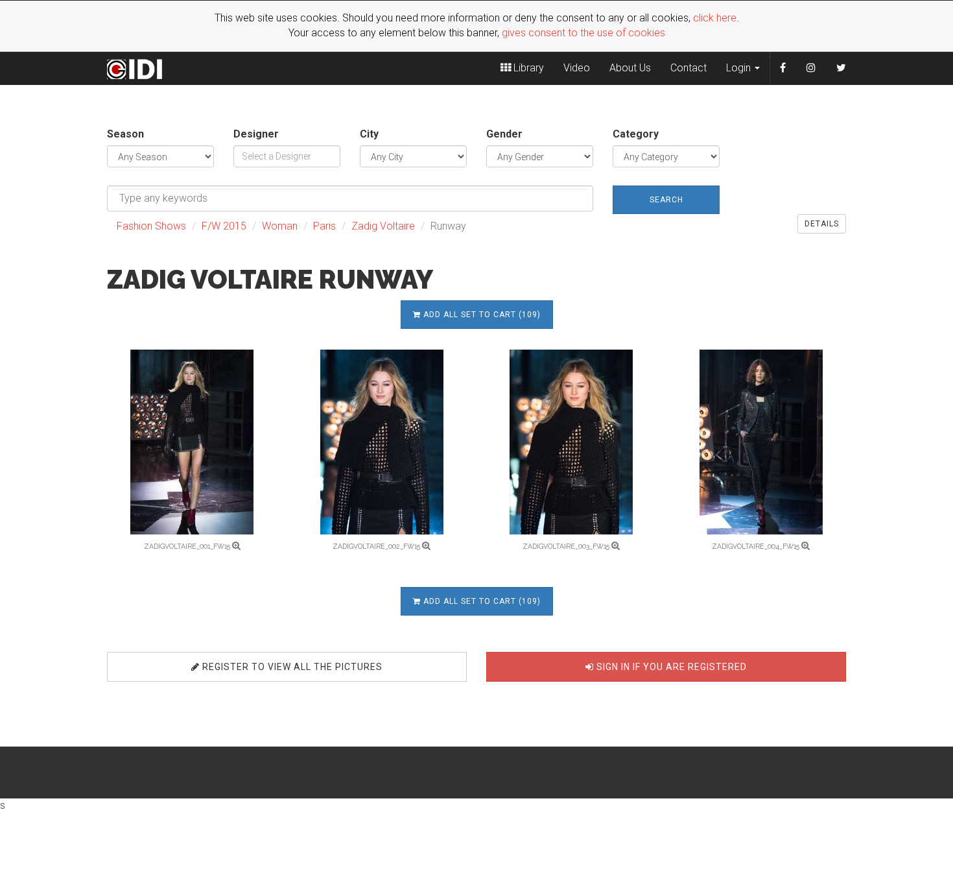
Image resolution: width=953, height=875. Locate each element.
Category (636, 134)
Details (822, 223)
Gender (504, 134)
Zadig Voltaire (383, 226)
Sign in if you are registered (670, 667)
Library (527, 68)
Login (739, 68)
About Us (630, 68)
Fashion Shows (151, 226)
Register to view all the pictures (291, 667)
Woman (280, 226)
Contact (688, 68)
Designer (256, 134)
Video (576, 68)
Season (125, 134)
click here (714, 18)
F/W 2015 (224, 226)
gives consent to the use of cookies (583, 33)
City (369, 134)
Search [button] (666, 199)
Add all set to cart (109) (481, 314)
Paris (324, 226)
